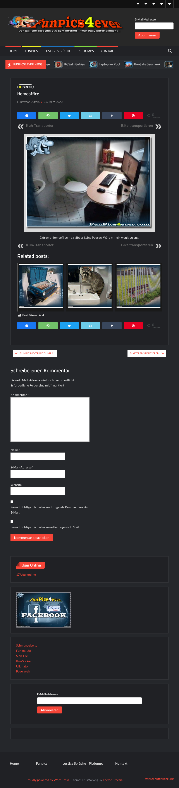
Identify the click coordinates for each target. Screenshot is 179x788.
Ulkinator (22, 666)
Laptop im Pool (96, 64)
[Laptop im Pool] (80, 64)
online (26, 574)
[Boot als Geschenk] (116, 64)
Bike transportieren (137, 126)
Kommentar (19, 395)
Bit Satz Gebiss (61, 64)
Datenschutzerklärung (158, 779)
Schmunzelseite (26, 645)
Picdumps (86, 51)
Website (16, 485)
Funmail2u (23, 650)
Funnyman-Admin (28, 102)
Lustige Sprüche (58, 51)
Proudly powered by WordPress (47, 780)
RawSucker (23, 661)
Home (13, 51)
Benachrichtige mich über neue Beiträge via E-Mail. (44, 527)
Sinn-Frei (22, 656)
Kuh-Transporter (39, 126)
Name (15, 450)
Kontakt (107, 51)
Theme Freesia (112, 780)
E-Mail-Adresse (145, 19)
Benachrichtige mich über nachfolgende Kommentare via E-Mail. (49, 509)
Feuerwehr (23, 671)
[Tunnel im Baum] (156, 64)
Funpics (31, 51)
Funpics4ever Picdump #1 (37, 353)
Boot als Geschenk (134, 64)
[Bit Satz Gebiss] (45, 64)
